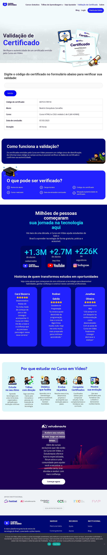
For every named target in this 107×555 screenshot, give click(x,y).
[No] (104, 544)
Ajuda (71, 526)
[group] (31, 256)
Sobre (101, 4)
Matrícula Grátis (95, 10)
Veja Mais (56, 544)
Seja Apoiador (70, 4)
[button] (63, 5)
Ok (49, 544)
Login (83, 10)
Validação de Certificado (88, 4)
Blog (77, 10)
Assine (71, 531)
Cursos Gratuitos (32, 4)
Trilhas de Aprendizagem (51, 4)
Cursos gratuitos (56, 531)
